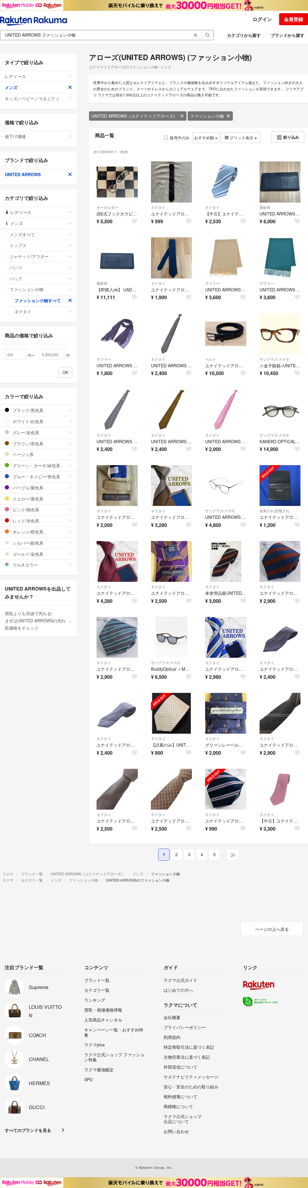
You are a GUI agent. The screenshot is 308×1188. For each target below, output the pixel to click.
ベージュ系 (22, 454)
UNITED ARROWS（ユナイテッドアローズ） (134, 116)
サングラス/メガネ (274, 359)
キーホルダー (107, 207)
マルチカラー (24, 565)
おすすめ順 (204, 137)
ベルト (210, 359)
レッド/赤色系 (25, 521)
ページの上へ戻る (272, 929)
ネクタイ (158, 207)
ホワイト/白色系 (27, 421)
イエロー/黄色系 (27, 499)
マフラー (212, 283)
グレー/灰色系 (25, 432)
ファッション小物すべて (37, 300)
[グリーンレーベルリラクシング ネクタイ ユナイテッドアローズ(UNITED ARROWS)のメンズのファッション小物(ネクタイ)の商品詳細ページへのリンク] (225, 713)
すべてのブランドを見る (28, 1130)
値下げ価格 (15, 136)
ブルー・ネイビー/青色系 (35, 477)
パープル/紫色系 (27, 488)
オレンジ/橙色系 (27, 532)
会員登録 (293, 19)
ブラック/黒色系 (27, 410)
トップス (18, 245)
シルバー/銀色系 (27, 543)
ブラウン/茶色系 (27, 444)
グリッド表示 (241, 137)
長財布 (265, 207)
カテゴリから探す (244, 35)
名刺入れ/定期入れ (274, 510)
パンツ (16, 267)
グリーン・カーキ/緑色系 (35, 465)
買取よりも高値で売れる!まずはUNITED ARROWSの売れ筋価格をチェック (35, 620)
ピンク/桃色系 (25, 510)
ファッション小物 (207, 116)
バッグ (16, 278)
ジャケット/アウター (29, 256)
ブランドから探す (287, 35)
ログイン (262, 19)
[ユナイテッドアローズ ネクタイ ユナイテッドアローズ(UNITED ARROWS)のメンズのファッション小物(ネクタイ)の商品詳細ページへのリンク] (171, 257)
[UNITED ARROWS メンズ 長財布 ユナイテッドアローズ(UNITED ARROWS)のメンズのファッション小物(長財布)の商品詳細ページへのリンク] (280, 182)
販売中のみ (179, 137)
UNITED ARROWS (23, 174)
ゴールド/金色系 (27, 554)
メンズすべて (22, 234)
